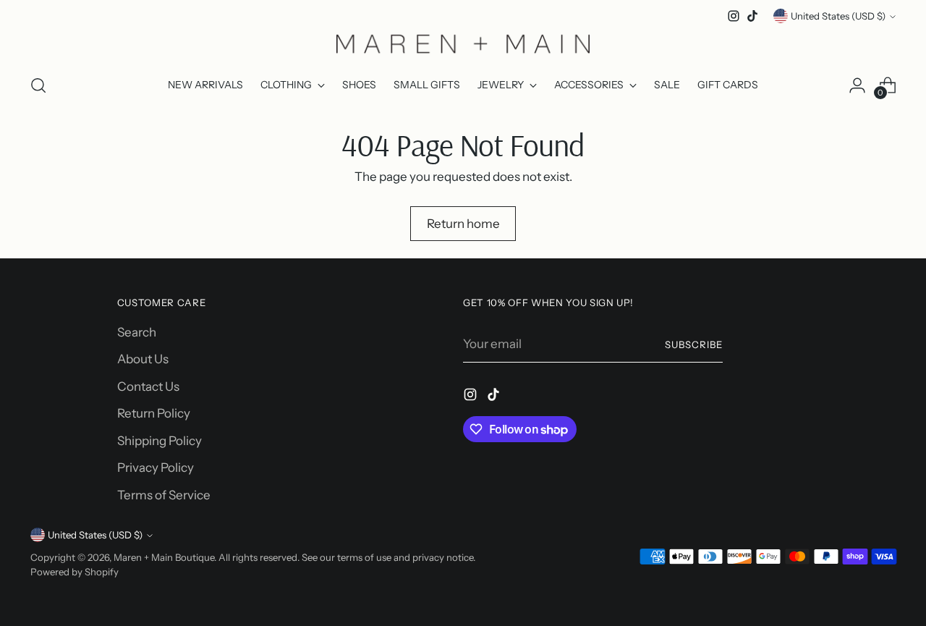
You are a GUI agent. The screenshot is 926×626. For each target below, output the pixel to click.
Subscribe (694, 344)
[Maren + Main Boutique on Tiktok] (752, 15)
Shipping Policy (159, 440)
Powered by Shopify (74, 572)
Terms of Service (164, 495)
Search (136, 332)
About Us (143, 359)
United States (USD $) (838, 16)
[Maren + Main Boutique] (463, 43)
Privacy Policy (155, 467)
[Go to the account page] (857, 85)
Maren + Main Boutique (164, 557)
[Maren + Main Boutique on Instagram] (733, 15)
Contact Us (148, 386)
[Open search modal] (38, 85)
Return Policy (153, 413)
